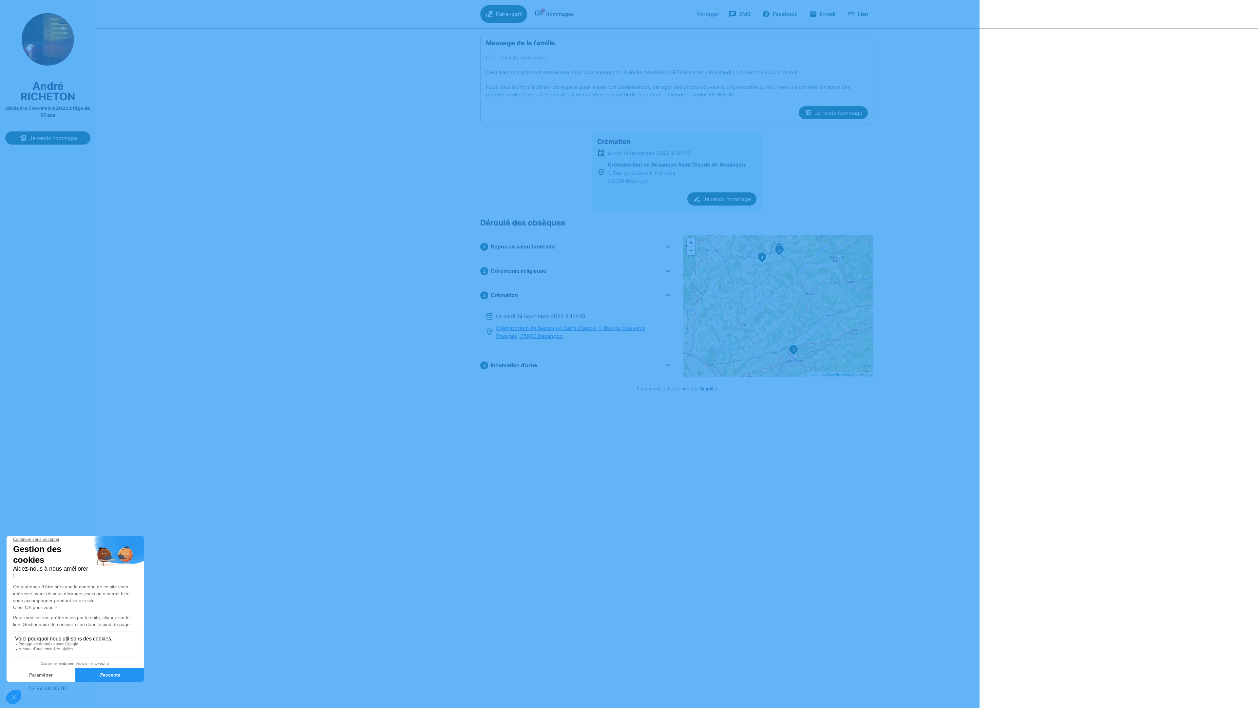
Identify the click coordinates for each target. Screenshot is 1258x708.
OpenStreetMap (838, 374)
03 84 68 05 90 (47, 688)
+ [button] (691, 242)
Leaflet (814, 374)
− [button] (691, 250)
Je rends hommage (53, 138)
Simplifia (708, 388)
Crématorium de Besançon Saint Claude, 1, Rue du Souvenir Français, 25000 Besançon (570, 332)
